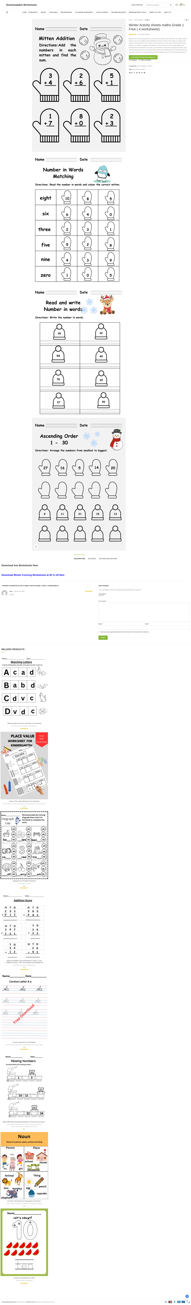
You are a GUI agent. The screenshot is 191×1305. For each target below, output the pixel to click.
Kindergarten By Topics (33, 804)
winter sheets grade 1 (139, 69)
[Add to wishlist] (46, 657)
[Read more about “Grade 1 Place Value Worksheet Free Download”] (46, 739)
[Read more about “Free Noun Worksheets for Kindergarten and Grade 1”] (46, 1139)
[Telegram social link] (144, 72)
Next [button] (5, 148)
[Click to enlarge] (35, 546)
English (41, 1045)
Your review (102, 601)
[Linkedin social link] (142, 72)
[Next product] (189, 20)
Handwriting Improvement (30, 1045)
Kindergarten (25, 726)
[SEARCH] (170, 5)
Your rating (102, 594)
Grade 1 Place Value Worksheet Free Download (24, 801)
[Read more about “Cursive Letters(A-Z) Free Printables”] (46, 980)
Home (131, 20)
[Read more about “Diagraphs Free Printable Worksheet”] (46, 819)
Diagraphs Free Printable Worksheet (24, 881)
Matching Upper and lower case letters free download (24, 723)
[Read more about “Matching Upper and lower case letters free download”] (46, 661)
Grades (26, 1124)
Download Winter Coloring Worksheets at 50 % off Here (32, 575)
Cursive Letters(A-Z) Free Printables (24, 1042)
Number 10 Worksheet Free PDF (24, 1278)
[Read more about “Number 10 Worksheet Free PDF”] (46, 1216)
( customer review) (143, 34)
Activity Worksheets (17, 1126)
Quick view (46, 666)
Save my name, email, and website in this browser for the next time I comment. (125, 632)
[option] (15, 43)
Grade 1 (147, 20)
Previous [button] (6, 21)
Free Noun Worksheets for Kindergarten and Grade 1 (24, 1201)
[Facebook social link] (135, 72)
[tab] (79, 558)
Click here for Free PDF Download (143, 57)
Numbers (43, 804)
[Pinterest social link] (139, 72)
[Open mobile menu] (7, 12)
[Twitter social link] (137, 72)
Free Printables (138, 20)
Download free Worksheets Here (19, 565)
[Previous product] (185, 20)
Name (100, 624)
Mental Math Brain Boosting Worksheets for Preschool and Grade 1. (24, 1122)
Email (147, 624)
